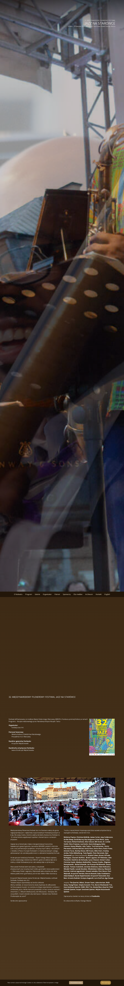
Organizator (47, 594)
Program (28, 594)
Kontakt (99, 594)
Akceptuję (105, 983)
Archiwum (89, 594)
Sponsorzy (67, 594)
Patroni (57, 594)
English (107, 594)
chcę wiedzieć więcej (76, 982)
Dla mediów (78, 594)
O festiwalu (18, 594)
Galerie (37, 594)
